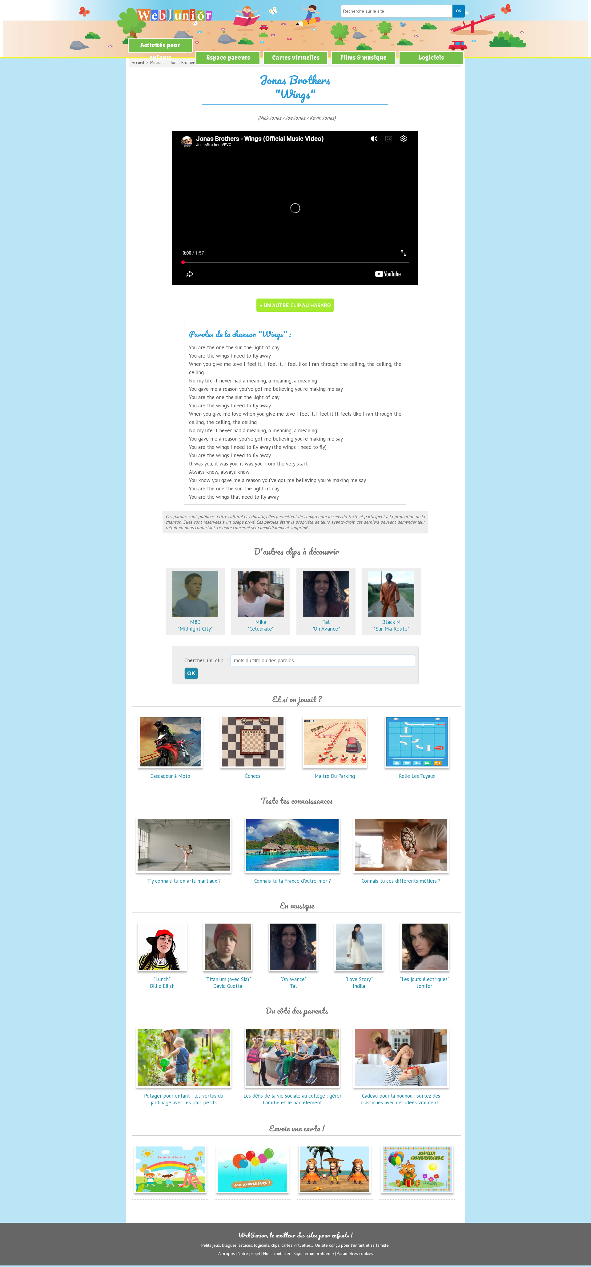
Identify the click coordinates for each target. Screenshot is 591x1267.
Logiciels (431, 57)
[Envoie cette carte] (170, 1194)
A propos (226, 1253)
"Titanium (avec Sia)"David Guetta (227, 982)
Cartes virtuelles (296, 57)
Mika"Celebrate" (261, 625)
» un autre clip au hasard (295, 305)
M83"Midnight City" (195, 625)
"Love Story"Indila (359, 982)
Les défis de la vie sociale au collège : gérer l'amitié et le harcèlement (292, 1099)
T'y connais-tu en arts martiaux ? (184, 880)
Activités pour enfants (160, 51)
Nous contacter (277, 1253)
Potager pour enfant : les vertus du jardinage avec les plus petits (183, 1099)
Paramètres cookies (355, 1253)
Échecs (252, 776)
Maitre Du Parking (335, 776)
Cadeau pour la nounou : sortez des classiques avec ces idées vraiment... (401, 1099)
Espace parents (228, 57)
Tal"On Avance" (326, 625)
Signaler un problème (313, 1253)
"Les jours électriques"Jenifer (424, 982)
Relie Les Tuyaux (417, 776)
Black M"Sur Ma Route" (391, 625)
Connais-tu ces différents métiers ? (401, 880)
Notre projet (249, 1253)
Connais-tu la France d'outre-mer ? (292, 880)
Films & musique (363, 57)
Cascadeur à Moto (170, 776)
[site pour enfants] (173, 15)
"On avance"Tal (293, 982)
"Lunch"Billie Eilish (162, 982)
